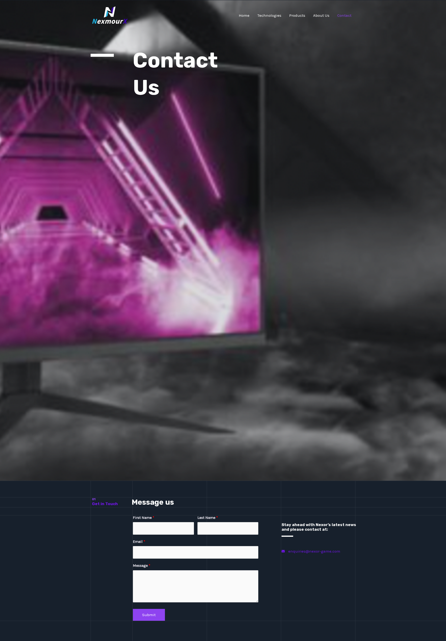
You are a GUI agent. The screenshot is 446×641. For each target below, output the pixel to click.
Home (244, 15)
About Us (321, 15)
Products (297, 15)
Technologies (269, 15)
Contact (344, 15)
